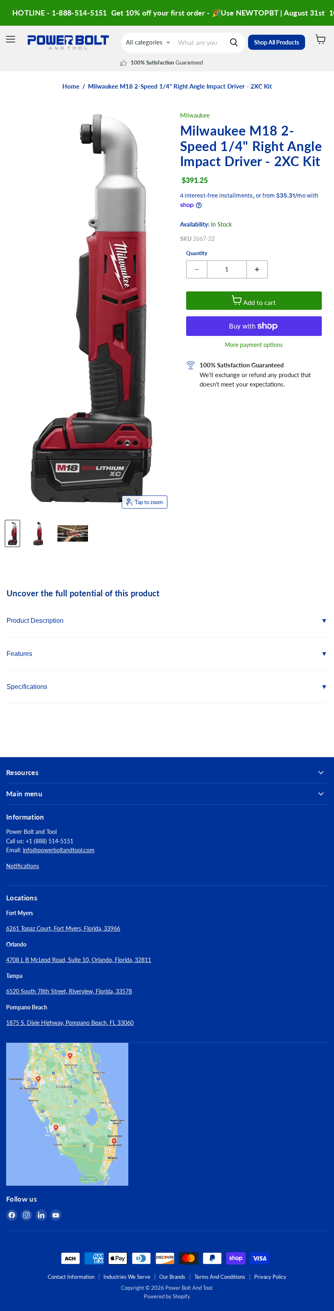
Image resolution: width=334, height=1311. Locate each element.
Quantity (196, 253)
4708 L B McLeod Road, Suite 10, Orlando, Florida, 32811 (78, 959)
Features (19, 653)
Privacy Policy (270, 1276)
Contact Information (71, 1276)
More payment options (254, 345)
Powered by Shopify (167, 1296)
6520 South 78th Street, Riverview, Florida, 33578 (69, 991)
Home (70, 86)
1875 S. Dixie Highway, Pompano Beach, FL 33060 (70, 1022)
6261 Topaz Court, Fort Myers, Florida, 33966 (63, 928)
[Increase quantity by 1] (257, 269)
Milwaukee (195, 115)
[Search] (234, 42)
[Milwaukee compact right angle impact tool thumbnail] (12, 533)
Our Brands (172, 1276)
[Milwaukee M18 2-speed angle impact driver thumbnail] (73, 533)
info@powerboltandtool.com (58, 850)
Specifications (27, 686)
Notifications (22, 865)
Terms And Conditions (219, 1276)
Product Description (35, 620)
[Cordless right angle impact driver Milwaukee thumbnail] (38, 533)
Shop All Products (276, 42)
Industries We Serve (126, 1276)
